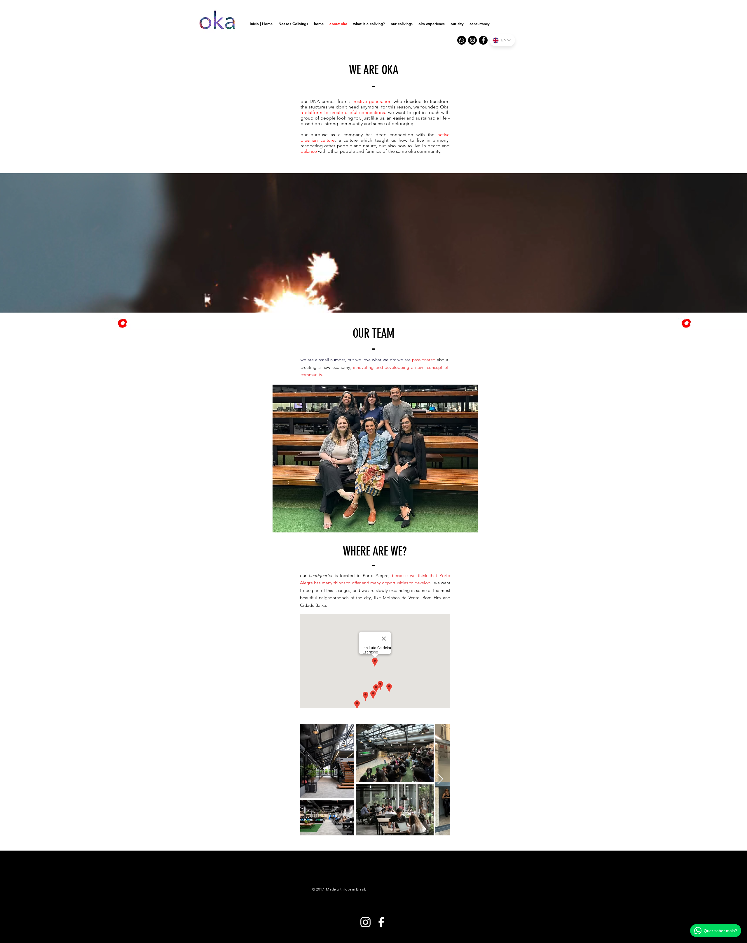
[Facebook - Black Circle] (483, 40)
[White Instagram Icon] (365, 922)
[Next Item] (440, 779)
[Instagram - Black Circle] (472, 40)
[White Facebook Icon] (381, 922)
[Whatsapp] (461, 40)
